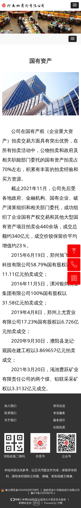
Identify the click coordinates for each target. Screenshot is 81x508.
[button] (75, 5)
